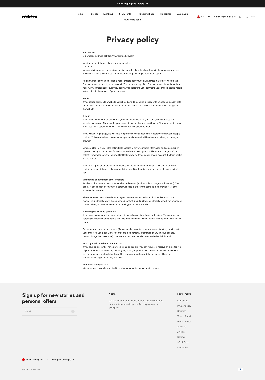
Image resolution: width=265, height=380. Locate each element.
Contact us (182, 300)
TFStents (93, 14)
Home (80, 14)
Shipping (181, 311)
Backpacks (182, 14)
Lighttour (108, 14)
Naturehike (182, 347)
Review (181, 337)
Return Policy (184, 321)
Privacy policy (184, 306)
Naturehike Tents (132, 19)
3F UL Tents (125, 14)
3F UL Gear (183, 342)
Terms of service (185, 316)
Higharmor (165, 14)
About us (181, 326)
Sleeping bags (146, 14)
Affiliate (181, 332)
